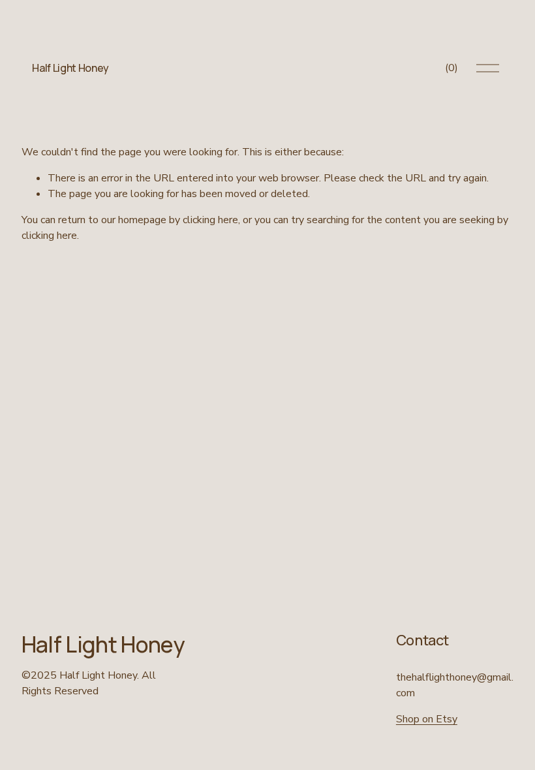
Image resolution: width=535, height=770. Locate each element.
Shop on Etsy (426, 719)
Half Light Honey (70, 68)
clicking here (210, 220)
